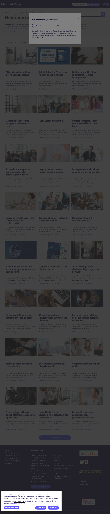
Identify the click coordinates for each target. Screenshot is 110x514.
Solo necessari (41, 507)
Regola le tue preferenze (11, 507)
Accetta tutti (53, 507)
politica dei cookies (19, 503)
